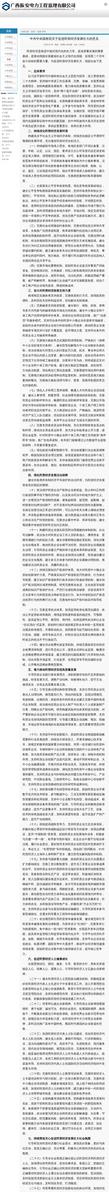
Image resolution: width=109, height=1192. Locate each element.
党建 (9, 59)
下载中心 (9, 76)
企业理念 (9, 42)
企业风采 (9, 65)
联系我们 (9, 87)
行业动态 (9, 54)
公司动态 (9, 48)
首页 (33, 32)
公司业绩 (9, 71)
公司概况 (9, 37)
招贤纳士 (9, 82)
